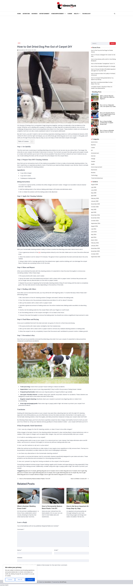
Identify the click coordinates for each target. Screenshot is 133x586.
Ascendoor (47, 582)
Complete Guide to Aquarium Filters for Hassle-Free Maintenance (101, 87)
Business (34, 13)
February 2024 (95, 243)
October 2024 (95, 220)
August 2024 (94, 226)
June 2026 (94, 190)
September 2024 (95, 223)
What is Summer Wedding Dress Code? (26, 507)
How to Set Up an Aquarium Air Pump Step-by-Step (77, 507)
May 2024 (93, 234)
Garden (93, 161)
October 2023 (95, 254)
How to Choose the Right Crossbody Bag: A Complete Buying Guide (106, 123)
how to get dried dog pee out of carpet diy (66, 473)
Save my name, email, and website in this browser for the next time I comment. (43, 565)
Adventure (26, 13)
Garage (93, 158)
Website (19, 558)
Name (19, 550)
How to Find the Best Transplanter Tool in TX (103, 63)
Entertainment (44, 13)
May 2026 (93, 193)
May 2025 (93, 209)
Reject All (20, 579)
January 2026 (94, 201)
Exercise (93, 156)
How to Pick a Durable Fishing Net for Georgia (103, 66)
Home (19, 13)
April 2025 (93, 212)
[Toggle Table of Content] (31, 141)
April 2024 (93, 237)
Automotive (94, 142)
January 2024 (94, 245)
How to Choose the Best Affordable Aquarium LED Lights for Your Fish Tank (103, 70)
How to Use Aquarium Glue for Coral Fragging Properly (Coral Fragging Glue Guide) (107, 114)
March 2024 (94, 240)
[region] (20, 574)
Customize (10, 579)
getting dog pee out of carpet (46, 471)
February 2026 (95, 198)
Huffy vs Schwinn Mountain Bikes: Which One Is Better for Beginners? (107, 97)
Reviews (93, 172)
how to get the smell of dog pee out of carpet (58, 474)
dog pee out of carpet (29, 471)
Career (70, 13)
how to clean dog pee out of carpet (66, 471)
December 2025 (95, 204)
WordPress (63, 582)
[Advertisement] (66, 27)
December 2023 (95, 248)
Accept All (30, 579)
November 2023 (95, 251)
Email (56, 550)
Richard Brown (22, 50)
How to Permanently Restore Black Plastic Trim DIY (52, 507)
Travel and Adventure (97, 178)
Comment (20, 529)
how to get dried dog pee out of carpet (40, 473)
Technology (86, 13)
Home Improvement (57, 13)
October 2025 (95, 207)
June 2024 (94, 232)
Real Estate (94, 170)
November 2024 (95, 218)
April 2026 (93, 195)
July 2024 (93, 229)
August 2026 (94, 184)
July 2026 (93, 187)
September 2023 (95, 257)
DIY (19, 43)
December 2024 (95, 215)
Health (76, 13)
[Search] (114, 13)
